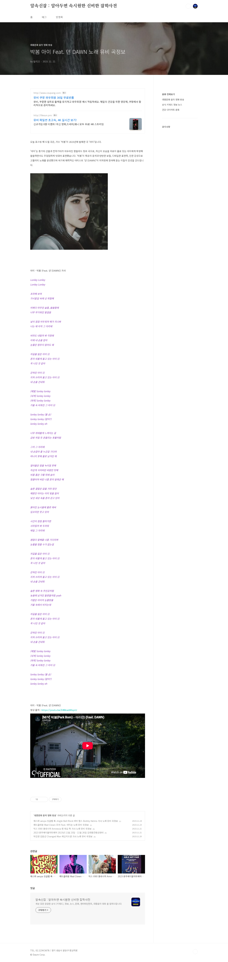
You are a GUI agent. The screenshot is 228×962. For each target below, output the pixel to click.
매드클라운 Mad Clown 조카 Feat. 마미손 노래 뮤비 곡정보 (61, 824)
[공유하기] (41, 799)
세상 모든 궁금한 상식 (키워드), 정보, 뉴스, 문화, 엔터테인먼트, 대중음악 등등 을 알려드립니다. (79, 903)
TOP (195, 951)
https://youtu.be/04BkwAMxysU (59, 710)
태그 (44, 17)
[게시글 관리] (45, 799)
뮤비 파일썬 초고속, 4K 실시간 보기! (55, 120)
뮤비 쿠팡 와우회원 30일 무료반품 (54, 97)
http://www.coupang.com (47, 93)
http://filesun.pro (43, 115)
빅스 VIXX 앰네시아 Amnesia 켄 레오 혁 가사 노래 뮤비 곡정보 (63, 828)
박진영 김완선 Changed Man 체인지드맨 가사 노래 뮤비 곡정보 (63, 836)
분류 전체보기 (168, 94)
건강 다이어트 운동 (170, 109)
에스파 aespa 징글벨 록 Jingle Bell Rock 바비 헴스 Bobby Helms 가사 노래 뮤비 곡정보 (76, 820)
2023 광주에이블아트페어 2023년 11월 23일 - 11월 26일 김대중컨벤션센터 (68, 832)
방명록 (59, 17)
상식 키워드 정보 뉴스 (172, 104)
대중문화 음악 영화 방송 (45, 815)
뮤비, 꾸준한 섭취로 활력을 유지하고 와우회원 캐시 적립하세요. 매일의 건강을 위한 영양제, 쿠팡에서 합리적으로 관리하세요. (87, 103)
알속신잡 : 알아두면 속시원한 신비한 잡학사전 (73, 6)
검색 (188, 6)
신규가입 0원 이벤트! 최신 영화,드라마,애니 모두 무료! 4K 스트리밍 (69, 124)
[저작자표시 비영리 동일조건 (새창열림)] (65, 799)
